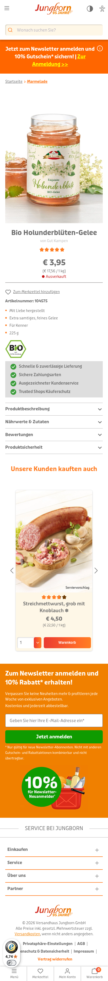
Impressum (84, 951)
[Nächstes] (96, 570)
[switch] (11, 963)
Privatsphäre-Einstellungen (48, 944)
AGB (81, 944)
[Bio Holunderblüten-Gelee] (54, 158)
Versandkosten (27, 934)
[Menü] (7, 8)
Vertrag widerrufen (55, 959)
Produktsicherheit (23, 447)
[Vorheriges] (12, 570)
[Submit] (11, 30)
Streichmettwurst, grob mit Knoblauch (54, 607)
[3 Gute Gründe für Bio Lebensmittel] (17, 350)
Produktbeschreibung (27, 409)
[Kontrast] (89, 9)
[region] (54, 158)
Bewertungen (19, 434)
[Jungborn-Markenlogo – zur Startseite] (54, 9)
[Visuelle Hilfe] (102, 9)
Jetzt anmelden (54, 737)
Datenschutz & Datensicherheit (41, 951)
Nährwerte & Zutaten (27, 422)
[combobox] (54, 29)
